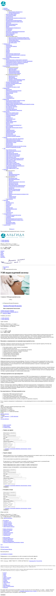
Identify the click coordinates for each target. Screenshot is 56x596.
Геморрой (8, 116)
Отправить (6, 450)
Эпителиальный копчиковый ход (13, 125)
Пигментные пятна (10, 84)
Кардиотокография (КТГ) (12, 32)
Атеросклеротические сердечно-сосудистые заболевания (19, 61)
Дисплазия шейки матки (14, 41)
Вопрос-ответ (6, 578)
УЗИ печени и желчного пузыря (13, 164)
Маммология (6, 88)
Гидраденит (8, 204)
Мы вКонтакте (6, 585)
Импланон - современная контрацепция (15, 31)
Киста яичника (9, 19)
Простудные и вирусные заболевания (14, 138)
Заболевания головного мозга (13, 101)
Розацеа (8, 52)
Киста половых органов (14, 190)
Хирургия (5, 200)
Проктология (6, 111)
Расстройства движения (11, 106)
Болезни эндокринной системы (13, 147)
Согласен (3, 594)
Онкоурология (9, 199)
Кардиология (6, 58)
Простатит (11, 180)
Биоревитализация (13, 75)
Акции (2, 253)
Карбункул (8, 205)
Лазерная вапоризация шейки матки (14, 21)
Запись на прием (7, 424)
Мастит (7, 94)
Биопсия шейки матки (11, 14)
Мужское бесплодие (13, 183)
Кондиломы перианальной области (14, 127)
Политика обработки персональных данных (13, 542)
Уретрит (11, 173)
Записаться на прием (8, 532)
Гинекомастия (9, 96)
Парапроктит (9, 120)
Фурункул (8, 211)
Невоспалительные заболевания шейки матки (19, 38)
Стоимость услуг (7, 521)
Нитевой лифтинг (13, 78)
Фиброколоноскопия (11, 131)
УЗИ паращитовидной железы (13, 154)
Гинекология (6, 9)
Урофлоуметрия (12, 196)
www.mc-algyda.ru (5, 418)
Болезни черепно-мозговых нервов (14, 103)
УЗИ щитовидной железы (12, 153)
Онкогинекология (10, 34)
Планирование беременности (15, 11)
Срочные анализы (7, 524)
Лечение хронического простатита (17, 181)
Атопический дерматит (11, 46)
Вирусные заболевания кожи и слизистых (16, 54)
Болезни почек (9, 143)
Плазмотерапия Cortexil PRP (15, 80)
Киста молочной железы (11, 91)
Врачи (2, 254)
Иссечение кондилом (11, 135)
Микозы (8, 51)
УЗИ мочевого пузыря (11, 162)
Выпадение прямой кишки (12, 112)
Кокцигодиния (9, 122)
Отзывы (2, 255)
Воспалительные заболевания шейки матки (19, 37)
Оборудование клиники (8, 526)
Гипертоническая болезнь (12, 64)
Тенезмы (8, 128)
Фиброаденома (9, 93)
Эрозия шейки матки (14, 40)
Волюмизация (9, 85)
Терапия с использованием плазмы (17, 79)
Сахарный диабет (10, 216)
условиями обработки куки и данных (28, 591)
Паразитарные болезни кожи (12, 57)
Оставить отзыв (7, 427)
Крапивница (9, 45)
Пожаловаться (6, 535)
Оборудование (6, 582)
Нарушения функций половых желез (14, 220)
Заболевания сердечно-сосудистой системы (16, 146)
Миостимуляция (12, 69)
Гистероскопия (9, 16)
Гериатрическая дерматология (13, 53)
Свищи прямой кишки (11, 121)
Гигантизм (8, 221)
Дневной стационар (8, 525)
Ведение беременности (14, 13)
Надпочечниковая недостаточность (14, 218)
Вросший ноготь (10, 202)
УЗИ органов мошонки (11, 167)
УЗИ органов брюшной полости (13, 151)
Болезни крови (9, 144)
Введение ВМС (9, 35)
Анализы (5, 8)
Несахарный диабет (10, 222)
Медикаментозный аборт (12, 24)
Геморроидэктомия (10, 132)
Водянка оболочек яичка (14, 189)
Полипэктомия (9, 133)
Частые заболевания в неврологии (14, 110)
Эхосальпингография (11, 15)
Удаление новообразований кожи (14, 83)
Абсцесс (8, 201)
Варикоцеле (11, 188)
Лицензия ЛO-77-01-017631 (35, 561)
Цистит (10, 172)
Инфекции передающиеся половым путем (16, 18)
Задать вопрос (6, 426)
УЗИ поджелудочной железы (12, 163)
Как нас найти (6, 537)
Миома (7, 26)
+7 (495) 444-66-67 (5, 240)
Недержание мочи (13, 175)
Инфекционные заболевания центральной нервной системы (20, 104)
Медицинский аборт (11, 25)
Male (4, 438)
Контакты (3, 257)
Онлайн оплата (6, 224)
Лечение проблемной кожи (12, 82)
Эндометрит (9, 30)
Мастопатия (9, 89)
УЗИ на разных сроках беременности (14, 159)
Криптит (8, 123)
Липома (8, 206)
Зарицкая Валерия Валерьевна (12, 306)
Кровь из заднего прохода (12, 114)
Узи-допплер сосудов (11, 149)
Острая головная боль (11, 105)
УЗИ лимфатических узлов (12, 168)
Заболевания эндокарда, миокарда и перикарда (17, 62)
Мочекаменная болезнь (14, 174)
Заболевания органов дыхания (13, 139)
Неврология (6, 99)
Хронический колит (10, 119)
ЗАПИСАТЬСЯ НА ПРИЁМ (7, 310)
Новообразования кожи (11, 208)
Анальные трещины (10, 115)
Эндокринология (7, 213)
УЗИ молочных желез (11, 157)
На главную (6, 266)
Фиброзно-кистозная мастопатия (13, 90)
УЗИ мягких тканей (10, 160)
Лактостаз (8, 95)
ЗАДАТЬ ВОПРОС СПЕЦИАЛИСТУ (9, 312)
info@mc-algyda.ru (5, 414)
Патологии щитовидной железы (13, 215)
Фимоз (10, 195)
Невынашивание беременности (13, 27)
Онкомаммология (10, 98)
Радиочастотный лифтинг (15, 73)
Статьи (5, 583)
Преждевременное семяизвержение (17, 185)
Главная (2, 251)
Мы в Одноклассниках (8, 541)
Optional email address (8, 441)
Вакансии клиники (7, 530)
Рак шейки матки (13, 42)
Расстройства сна (10, 107)
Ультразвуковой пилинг (14, 72)
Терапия (5, 137)
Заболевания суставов (11, 142)
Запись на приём (7, 577)
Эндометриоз (9, 29)
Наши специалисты (7, 528)
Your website (6, 440)
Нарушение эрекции (13, 184)
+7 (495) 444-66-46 (5, 241)
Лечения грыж (9, 207)
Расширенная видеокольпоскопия (14, 20)
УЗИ (4, 148)
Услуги (5, 572)
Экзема (7, 48)
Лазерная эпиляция (13, 68)
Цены (2, 252)
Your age (5, 437)
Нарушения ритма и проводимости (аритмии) (16, 59)
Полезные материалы (8, 538)
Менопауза (8, 22)
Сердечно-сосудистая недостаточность (15, 63)
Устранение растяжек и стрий (13, 87)
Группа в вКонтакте (8, 539)
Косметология (6, 66)
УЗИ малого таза (10, 152)
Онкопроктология (10, 130)
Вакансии (5, 581)
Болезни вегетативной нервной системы (15, 100)
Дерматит (8, 47)
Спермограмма (12, 197)
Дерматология (6, 43)
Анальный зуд (9, 117)
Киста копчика (9, 126)
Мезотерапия (12, 77)
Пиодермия (8, 56)
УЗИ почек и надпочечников (12, 155)
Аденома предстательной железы (16, 186)
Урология (5, 169)
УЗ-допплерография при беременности (15, 165)
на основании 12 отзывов (6, 554)
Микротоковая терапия (14, 71)
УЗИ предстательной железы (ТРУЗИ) (15, 158)
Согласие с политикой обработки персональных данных (18, 448)
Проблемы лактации (11, 223)
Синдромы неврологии (11, 109)
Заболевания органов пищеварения (14, 141)
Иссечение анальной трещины (13, 136)
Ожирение (8, 217)
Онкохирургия (9, 212)
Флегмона (8, 210)
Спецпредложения (7, 522)
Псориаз (8, 50)
